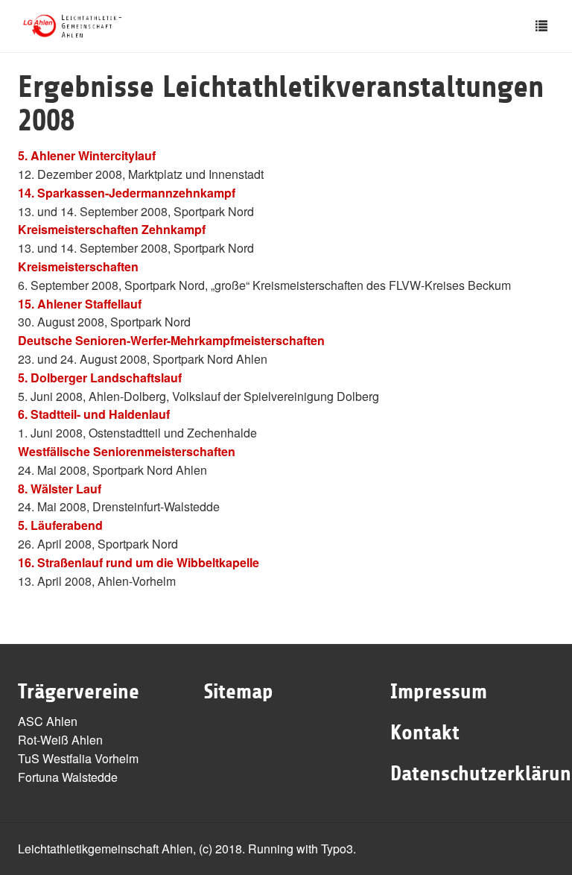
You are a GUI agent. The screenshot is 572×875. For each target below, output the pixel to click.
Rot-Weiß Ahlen (60, 739)
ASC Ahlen (47, 721)
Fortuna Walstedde (68, 777)
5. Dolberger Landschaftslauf (100, 377)
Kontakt (425, 733)
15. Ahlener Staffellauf (80, 303)
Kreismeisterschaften (78, 266)
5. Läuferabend (60, 525)
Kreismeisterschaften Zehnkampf (112, 229)
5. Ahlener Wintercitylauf (87, 155)
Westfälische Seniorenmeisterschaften (126, 451)
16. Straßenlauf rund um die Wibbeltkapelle (138, 562)
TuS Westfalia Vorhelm (78, 758)
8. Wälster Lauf (59, 488)
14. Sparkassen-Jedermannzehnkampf (126, 192)
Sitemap (238, 692)
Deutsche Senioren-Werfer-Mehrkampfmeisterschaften (171, 340)
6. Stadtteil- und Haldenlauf (94, 414)
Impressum (438, 692)
